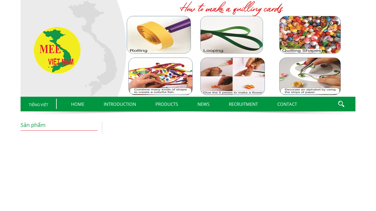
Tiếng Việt (38, 104)
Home (77, 104)
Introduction (120, 104)
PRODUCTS (166, 104)
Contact (287, 104)
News (203, 104)
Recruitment (243, 104)
